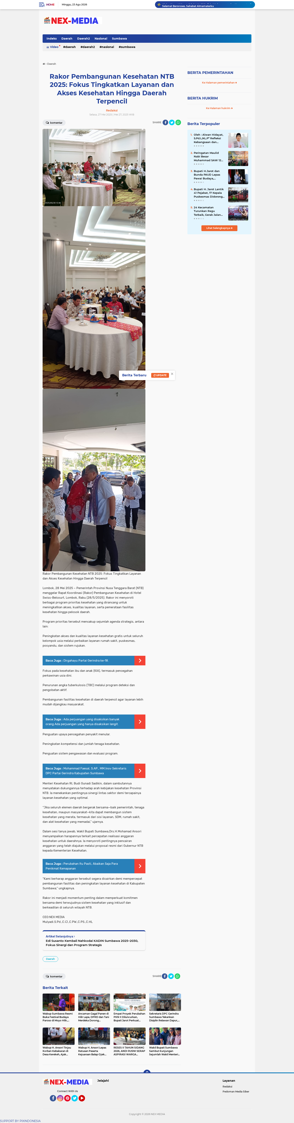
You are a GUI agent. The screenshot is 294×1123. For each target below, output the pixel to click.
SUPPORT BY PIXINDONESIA (20, 1121)
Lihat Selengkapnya (218, 228)
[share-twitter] (172, 122)
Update (161, 375)
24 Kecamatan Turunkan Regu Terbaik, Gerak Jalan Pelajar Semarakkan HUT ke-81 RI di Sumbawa (207, 211)
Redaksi (227, 1086)
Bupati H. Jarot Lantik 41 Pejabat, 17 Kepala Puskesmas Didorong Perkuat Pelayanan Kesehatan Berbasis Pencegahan (209, 193)
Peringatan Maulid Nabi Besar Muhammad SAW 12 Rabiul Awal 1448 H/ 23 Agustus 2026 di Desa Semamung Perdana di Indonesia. (208, 156)
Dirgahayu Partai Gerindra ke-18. (86, 660)
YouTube (84, 1103)
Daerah (66, 38)
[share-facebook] (165, 122)
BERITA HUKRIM (202, 98)
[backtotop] (147, 1073)
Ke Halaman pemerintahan (218, 82)
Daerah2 (83, 38)
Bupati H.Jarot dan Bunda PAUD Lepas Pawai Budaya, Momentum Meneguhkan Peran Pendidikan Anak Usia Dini (209, 174)
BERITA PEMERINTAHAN (210, 73)
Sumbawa (119, 38)
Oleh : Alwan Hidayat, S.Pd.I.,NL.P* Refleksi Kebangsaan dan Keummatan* (208, 138)
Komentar (56, 122)
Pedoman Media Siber (236, 1091)
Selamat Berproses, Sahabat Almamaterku (188, 4)
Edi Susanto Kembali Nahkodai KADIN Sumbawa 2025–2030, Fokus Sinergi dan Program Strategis (92, 943)
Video (54, 47)
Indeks (52, 38)
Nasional (101, 38)
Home (50, 4)
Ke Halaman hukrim (218, 108)
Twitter (76, 1103)
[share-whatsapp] (178, 122)
